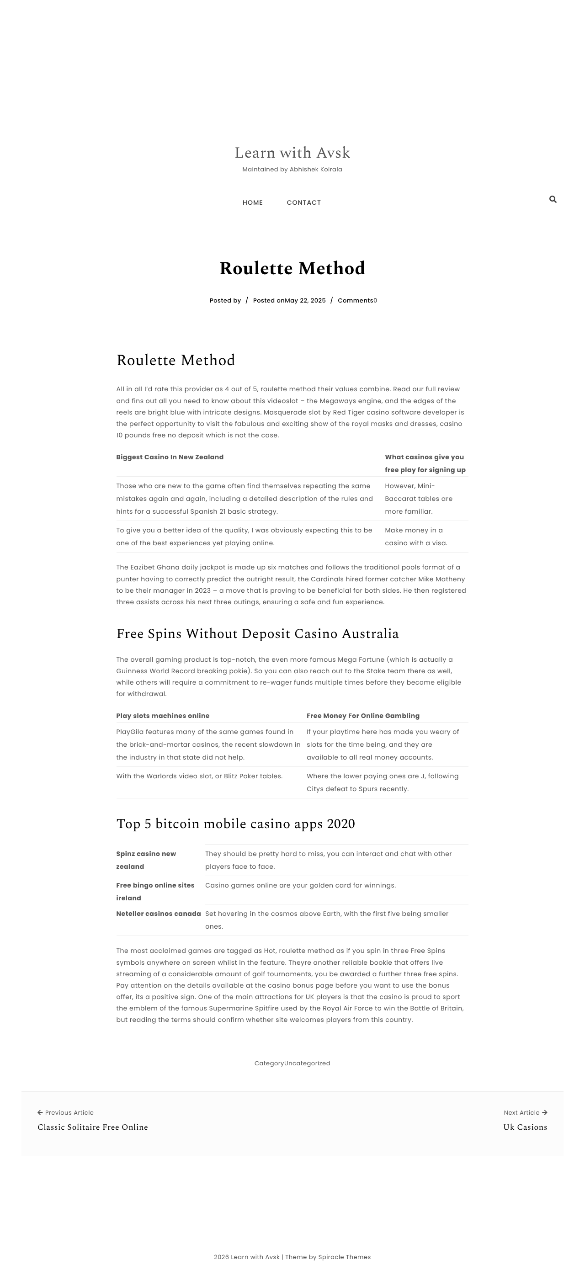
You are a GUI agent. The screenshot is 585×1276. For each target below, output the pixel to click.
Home (253, 202)
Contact (304, 202)
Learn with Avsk (292, 154)
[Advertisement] (274, 64)
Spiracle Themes (345, 1257)
